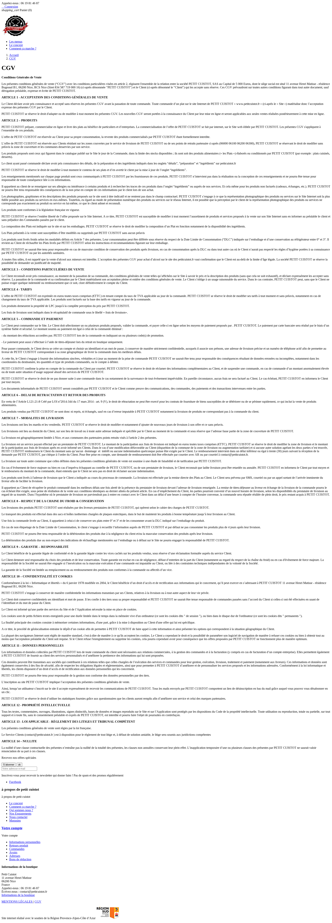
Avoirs (13, 852)
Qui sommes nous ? (21, 810)
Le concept (16, 45)
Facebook (15, 782)
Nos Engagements (20, 813)
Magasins (15, 820)
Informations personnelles (24, 842)
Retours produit (18, 845)
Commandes (16, 849)
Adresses (14, 855)
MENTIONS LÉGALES (17, 901)
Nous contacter (18, 817)
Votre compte (12, 828)
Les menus (15, 41)
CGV (38, 901)
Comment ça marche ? (22, 48)
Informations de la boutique (18, 895)
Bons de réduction (20, 859)
